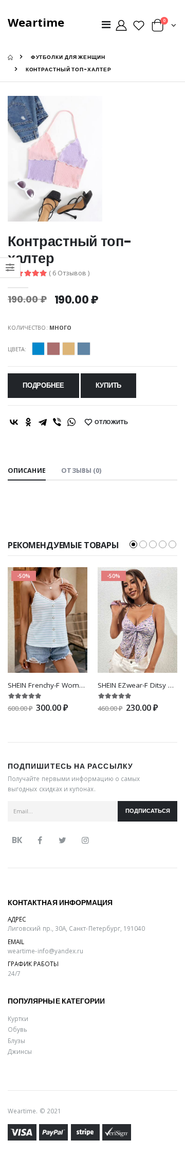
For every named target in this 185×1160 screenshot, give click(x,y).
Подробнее (43, 385)
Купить (108, 385)
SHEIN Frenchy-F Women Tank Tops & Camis (81, 685)
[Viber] (57, 422)
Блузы (16, 1040)
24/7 (14, 973)
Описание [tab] (27, 470)
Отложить (111, 422)
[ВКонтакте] (14, 422)
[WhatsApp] (71, 422)
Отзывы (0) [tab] (81, 470)
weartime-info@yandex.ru (45, 951)
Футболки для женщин (68, 57)
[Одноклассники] (28, 422)
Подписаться (147, 811)
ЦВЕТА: (17, 349)
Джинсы (20, 1051)
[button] (164, 27)
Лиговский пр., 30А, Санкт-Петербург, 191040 (76, 928)
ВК (17, 840)
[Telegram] (42, 422)
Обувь (17, 1029)
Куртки (18, 1018)
